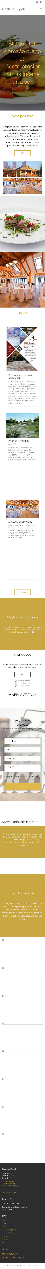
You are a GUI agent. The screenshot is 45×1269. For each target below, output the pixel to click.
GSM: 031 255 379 (8, 1183)
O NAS (4, 1236)
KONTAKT (5, 1240)
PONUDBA (6, 1224)
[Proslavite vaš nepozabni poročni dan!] (22, 349)
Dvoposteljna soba (10, 1230)
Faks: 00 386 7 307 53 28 (11, 1186)
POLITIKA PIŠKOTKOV (10, 1254)
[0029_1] (22, 1063)
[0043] (22, 952)
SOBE (4, 1227)
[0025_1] (22, 1008)
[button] (22, 153)
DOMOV (5, 1221)
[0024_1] (22, 980)
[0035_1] (22, 1091)
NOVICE (5, 1243)
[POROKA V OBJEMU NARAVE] (22, 425)
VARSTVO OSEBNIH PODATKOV (13, 1257)
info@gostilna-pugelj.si (10, 1192)
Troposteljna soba (10, 1233)
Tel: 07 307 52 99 (8, 1181)
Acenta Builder (33, 1266)
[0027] (22, 1146)
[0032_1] (22, 1119)
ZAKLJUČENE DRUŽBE (20, 522)
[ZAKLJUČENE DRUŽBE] (22, 509)
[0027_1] (22, 1035)
